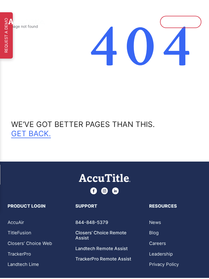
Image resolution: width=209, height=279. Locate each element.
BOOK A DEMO (180, 22)
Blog (154, 232)
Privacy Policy (164, 264)
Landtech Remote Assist (101, 248)
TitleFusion (19, 232)
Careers (157, 243)
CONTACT (141, 22)
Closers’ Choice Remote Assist (101, 235)
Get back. (31, 133)
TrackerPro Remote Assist (103, 259)
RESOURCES (120, 22)
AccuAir (16, 222)
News (155, 222)
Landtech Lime (23, 264)
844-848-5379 (91, 222)
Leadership (161, 254)
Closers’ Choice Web (30, 243)
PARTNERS (97, 22)
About (57, 22)
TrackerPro (19, 254)
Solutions (75, 22)
